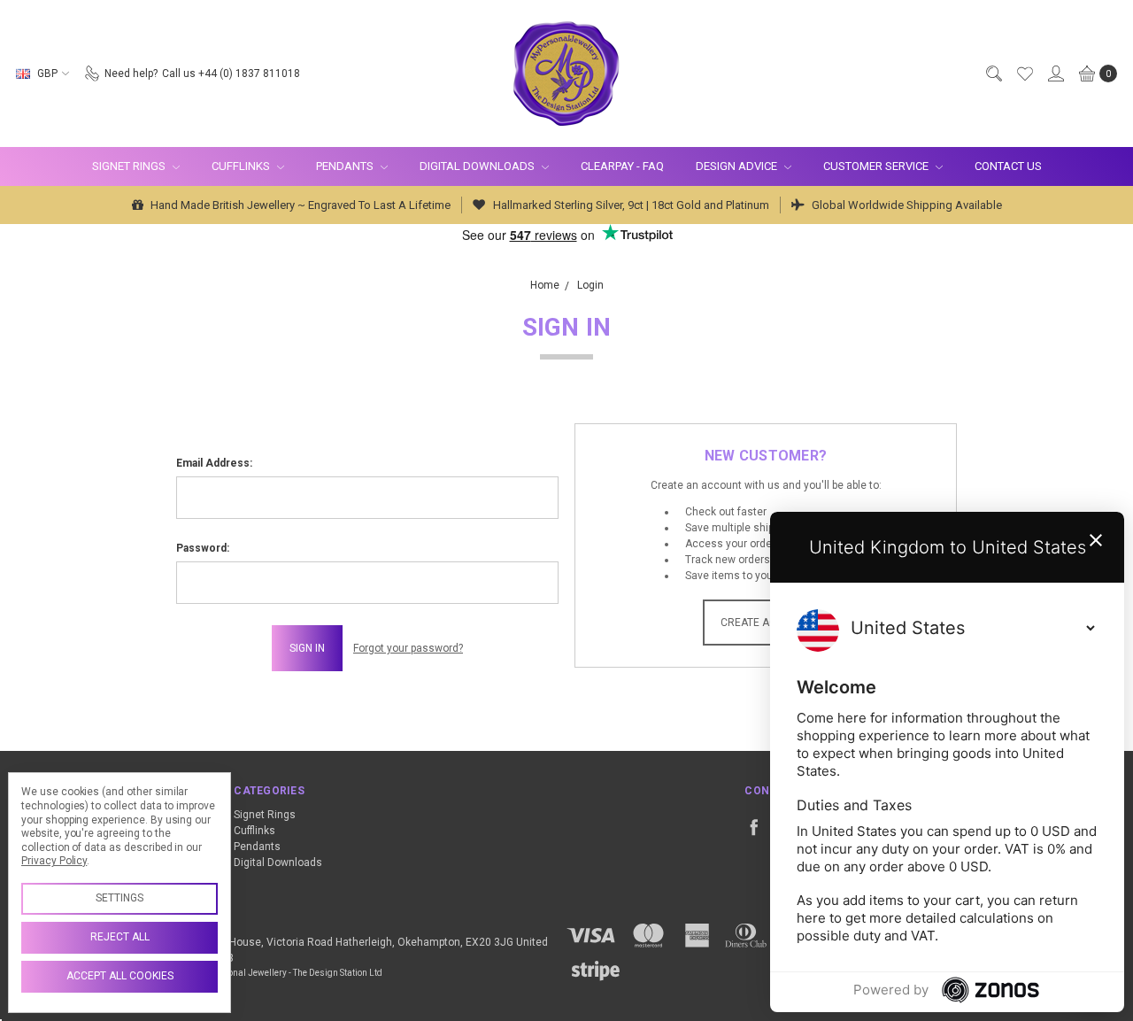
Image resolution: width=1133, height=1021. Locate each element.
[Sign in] (1055, 73)
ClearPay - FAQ (622, 166)
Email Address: (214, 463)
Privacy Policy (54, 861)
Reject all (120, 937)
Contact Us (1008, 166)
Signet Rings (130, 166)
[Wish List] (1024, 73)
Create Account (766, 622)
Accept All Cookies (119, 976)
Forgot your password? (408, 648)
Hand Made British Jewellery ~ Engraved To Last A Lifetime (299, 205)
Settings (119, 898)
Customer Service (877, 166)
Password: (202, 548)
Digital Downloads (478, 166)
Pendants (346, 166)
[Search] (993, 73)
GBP (47, 73)
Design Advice (738, 166)
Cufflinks (242, 166)
